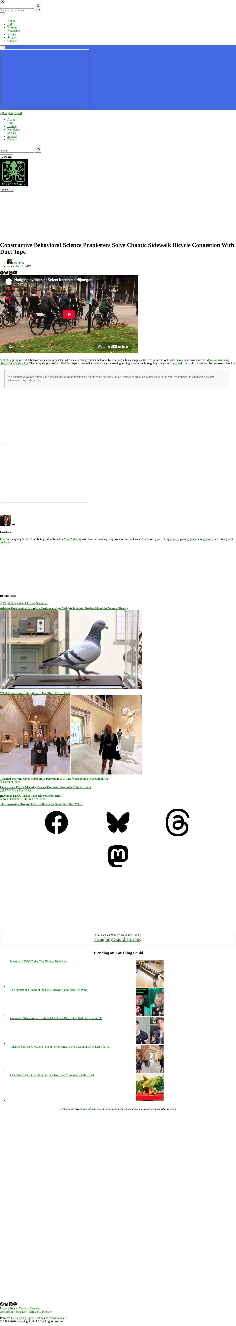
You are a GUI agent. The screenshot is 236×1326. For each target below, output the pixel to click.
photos (209, 539)
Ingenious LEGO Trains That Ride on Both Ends (31, 795)
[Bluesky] (6, 273)
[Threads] (11, 273)
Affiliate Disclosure (40, 1311)
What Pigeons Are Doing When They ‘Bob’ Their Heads (35, 693)
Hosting (12, 126)
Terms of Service (29, 1308)
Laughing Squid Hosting (118, 939)
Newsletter (13, 129)
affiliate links (94, 1108)
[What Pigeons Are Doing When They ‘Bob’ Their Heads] (71, 688)
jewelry (174, 539)
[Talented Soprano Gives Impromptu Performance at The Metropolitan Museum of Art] (71, 773)
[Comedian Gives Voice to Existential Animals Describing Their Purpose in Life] (150, 1043)
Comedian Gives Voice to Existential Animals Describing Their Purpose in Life (56, 1018)
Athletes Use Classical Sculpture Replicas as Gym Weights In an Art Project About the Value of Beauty (64, 608)
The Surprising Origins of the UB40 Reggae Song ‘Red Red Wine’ (41, 804)
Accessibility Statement (13, 1311)
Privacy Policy (8, 1308)
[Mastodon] (118, 869)
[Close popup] (2, 47)
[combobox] (17, 151)
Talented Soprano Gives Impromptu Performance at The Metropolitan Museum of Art (54, 778)
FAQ (10, 122)
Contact (11, 139)
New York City (72, 539)
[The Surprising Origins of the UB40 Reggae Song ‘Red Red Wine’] (22, 799)
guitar (193, 539)
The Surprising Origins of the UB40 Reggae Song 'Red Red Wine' (49, 989)
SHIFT (4, 360)
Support (12, 136)
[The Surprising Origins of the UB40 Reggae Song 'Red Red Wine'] (150, 1014)
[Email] (15, 273)
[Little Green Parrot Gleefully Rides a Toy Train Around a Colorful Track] (10, 782)
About (11, 119)
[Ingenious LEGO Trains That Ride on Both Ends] (15, 790)
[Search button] (38, 148)
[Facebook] (2, 273)
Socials (11, 132)
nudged (177, 363)
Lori (2, 539)
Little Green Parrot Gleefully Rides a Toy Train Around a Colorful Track (45, 787)
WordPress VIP (58, 1318)
